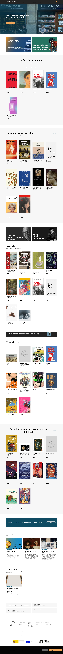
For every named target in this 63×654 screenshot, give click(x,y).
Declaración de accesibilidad (21, 635)
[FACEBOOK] (7, 633)
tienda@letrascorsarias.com (50, 628)
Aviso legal (20, 624)
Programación (38, 626)
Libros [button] (24, 2)
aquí (2, 652)
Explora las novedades (10, 23)
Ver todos (31, 63)
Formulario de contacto (49, 629)
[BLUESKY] (17, 633)
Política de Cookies (22, 629)
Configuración (45, 650)
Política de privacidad (22, 628)
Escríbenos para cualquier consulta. (30, 626)
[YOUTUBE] (14, 633)
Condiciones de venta (22, 626)
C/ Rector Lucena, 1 (49, 624)
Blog (37, 624)
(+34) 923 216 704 (48, 626)
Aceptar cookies (58, 650)
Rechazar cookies (52, 650)
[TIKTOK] (12, 633)
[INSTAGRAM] (9, 633)
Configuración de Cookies (21, 632)
